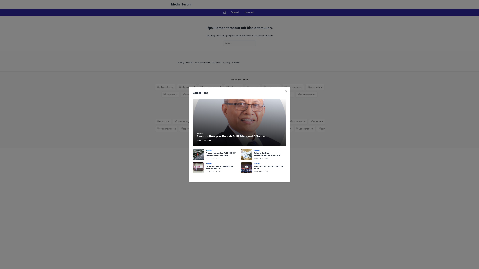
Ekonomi (200, 133)
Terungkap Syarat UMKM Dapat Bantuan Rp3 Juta (220, 167)
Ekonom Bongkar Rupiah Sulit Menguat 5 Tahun (231, 136)
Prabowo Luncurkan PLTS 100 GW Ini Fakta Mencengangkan (221, 154)
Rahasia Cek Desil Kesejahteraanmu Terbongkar (267, 154)
